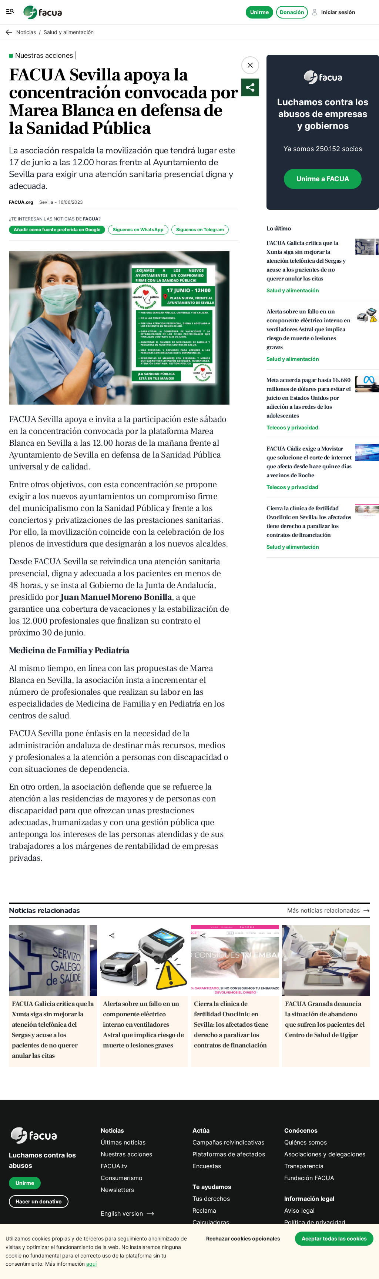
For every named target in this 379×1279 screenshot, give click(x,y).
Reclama (204, 1210)
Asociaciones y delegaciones (324, 1154)
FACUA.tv (114, 1166)
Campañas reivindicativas (228, 1142)
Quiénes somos (305, 1142)
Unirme (259, 12)
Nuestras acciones (126, 1154)
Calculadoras (210, 1222)
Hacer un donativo (39, 1201)
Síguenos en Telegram (200, 229)
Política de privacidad (314, 1222)
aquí (91, 1263)
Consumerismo (121, 1178)
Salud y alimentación (292, 290)
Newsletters (117, 1189)
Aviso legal (299, 1210)
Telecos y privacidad (292, 427)
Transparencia (303, 1166)
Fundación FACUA (309, 1178)
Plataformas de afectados (228, 1154)
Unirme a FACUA (322, 179)
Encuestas (206, 1166)
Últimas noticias (123, 1142)
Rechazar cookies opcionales (243, 1238)
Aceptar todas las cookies (334, 1238)
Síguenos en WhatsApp (138, 229)
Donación (292, 12)
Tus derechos (211, 1198)
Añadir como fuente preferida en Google (57, 229)
